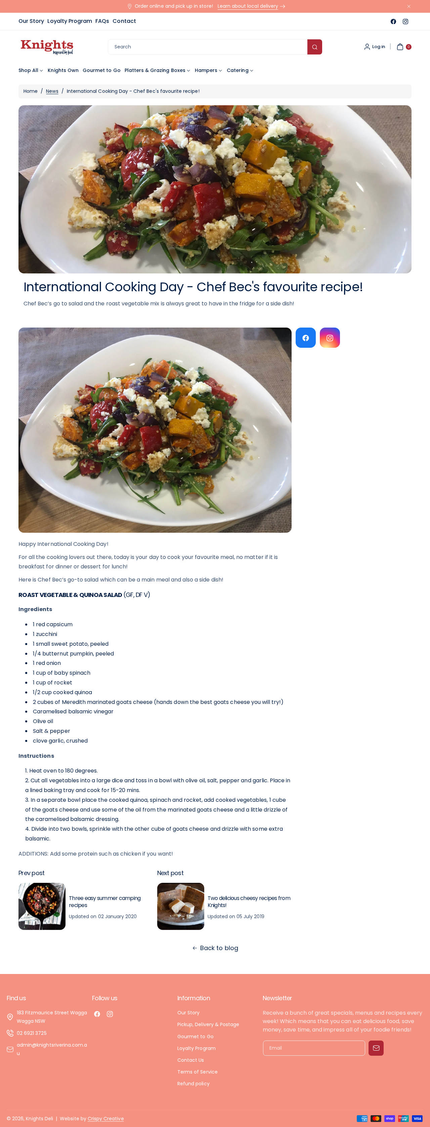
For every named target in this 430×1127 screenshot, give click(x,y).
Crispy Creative (106, 1118)
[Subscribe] (376, 1048)
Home (31, 91)
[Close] (409, 6)
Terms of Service (197, 1071)
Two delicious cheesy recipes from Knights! (249, 901)
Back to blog (219, 948)
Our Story (31, 21)
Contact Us (190, 1060)
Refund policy (193, 1083)
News (52, 91)
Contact (124, 21)
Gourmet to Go (195, 1036)
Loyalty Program (69, 21)
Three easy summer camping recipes (104, 901)
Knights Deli (39, 1118)
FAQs (102, 21)
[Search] (314, 46)
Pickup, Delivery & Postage (208, 1024)
